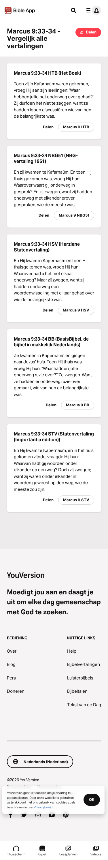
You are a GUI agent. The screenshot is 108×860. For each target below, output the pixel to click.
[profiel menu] (92, 10)
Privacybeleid (43, 807)
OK (91, 799)
